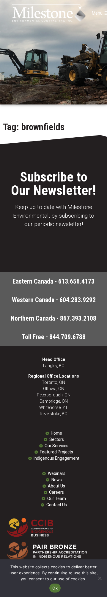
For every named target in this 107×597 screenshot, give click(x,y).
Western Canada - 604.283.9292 (54, 300)
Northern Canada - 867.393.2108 (53, 318)
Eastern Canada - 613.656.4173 (53, 281)
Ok (55, 588)
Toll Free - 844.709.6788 (54, 337)
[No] (100, 578)
